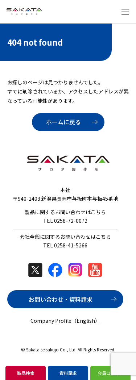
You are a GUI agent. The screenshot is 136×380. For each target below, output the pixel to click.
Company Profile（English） (65, 320)
